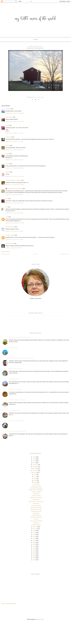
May (35, 478)
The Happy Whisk (10, 227)
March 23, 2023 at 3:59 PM (14, 231)
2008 (34, 557)
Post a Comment (5, 251)
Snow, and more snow (36, 509)
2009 (34, 556)
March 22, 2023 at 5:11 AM (14, 133)
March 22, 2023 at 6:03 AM (14, 141)
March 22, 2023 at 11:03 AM (15, 176)
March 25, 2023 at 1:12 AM (14, 239)
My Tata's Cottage (10, 235)
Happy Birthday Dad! (36, 511)
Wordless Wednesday (16, 421)
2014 (34, 546)
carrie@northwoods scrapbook (13, 180)
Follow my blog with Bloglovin (8, 603)
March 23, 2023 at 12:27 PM (15, 223)
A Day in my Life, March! (36, 521)
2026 (34, 457)
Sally (7, 217)
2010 (34, 554)
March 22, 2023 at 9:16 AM (14, 159)
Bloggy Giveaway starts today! (20, 337)
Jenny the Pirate (10, 243)
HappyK (8, 172)
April (35, 480)
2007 (34, 559)
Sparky (7, 153)
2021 (34, 532)
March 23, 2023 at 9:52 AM (14, 213)
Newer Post (65, 254)
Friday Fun (36, 523)
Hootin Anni (8, 137)
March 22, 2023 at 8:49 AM (14, 149)
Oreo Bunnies (36, 499)
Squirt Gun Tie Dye (15, 368)
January (35, 528)
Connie (7, 163)
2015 (34, 544)
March (35, 482)
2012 (34, 550)
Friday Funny (13, 348)
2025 (34, 459)
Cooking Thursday (15, 389)
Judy (7, 198)
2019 (34, 536)
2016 (34, 542)
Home (35, 39)
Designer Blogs (40, 619)
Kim (7, 207)
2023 (34, 462)
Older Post (5, 254)
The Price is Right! (36, 492)
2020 (34, 534)
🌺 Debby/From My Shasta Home (14, 188)
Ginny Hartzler (9, 117)
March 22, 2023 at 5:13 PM (14, 194)
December (35, 464)
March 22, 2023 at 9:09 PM (14, 203)
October (35, 468)
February (35, 526)
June (35, 476)
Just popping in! (14, 410)
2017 (34, 540)
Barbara (8, 145)
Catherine (8, 108)
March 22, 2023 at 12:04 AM (15, 113)
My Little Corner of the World (35, 19)
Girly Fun (36, 519)
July (35, 474)
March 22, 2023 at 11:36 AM (15, 184)
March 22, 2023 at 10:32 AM (15, 168)
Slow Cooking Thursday (17, 400)
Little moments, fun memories (36, 501)
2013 (34, 548)
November (35, 466)
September (35, 470)
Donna (7, 125)
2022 (34, 530)
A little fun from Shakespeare (36, 490)
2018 (34, 538)
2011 (34, 552)
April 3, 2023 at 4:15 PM (13, 248)
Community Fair (14, 379)
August (35, 472)
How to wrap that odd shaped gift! (21, 358)
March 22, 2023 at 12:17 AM (15, 121)
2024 (34, 460)
